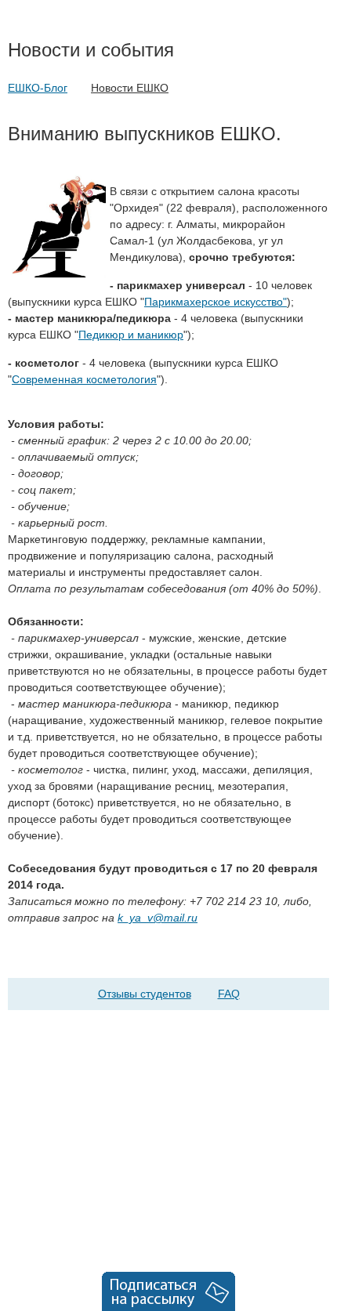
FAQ (229, 993)
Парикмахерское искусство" (215, 301)
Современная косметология (84, 379)
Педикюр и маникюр (130, 334)
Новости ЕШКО (129, 87)
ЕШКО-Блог (37, 87)
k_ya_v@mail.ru (157, 917)
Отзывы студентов (144, 993)
